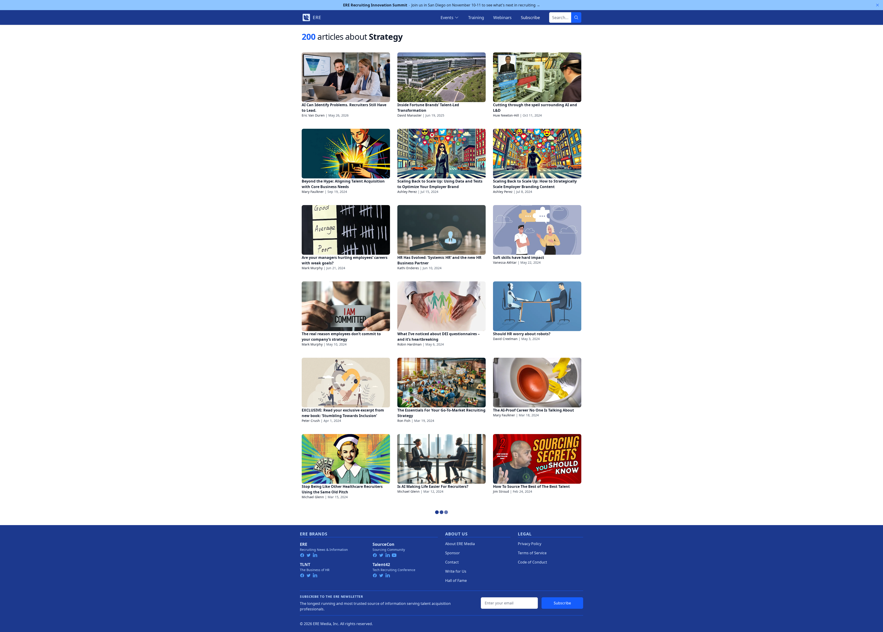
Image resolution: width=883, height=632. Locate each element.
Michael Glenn (313, 497)
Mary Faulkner (313, 191)
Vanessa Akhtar (505, 262)
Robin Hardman (409, 344)
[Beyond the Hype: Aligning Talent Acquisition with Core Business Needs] (346, 153)
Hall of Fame (456, 580)
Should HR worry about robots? (521, 333)
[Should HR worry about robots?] (537, 306)
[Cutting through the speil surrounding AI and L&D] (537, 77)
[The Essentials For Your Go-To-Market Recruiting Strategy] (441, 382)
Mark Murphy (312, 268)
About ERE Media (460, 543)
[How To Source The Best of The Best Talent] (537, 459)
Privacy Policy (529, 543)
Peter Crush (311, 420)
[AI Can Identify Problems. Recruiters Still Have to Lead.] (346, 77)
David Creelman (505, 339)
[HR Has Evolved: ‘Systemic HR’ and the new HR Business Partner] (441, 230)
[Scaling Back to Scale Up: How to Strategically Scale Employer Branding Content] (537, 153)
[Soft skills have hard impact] (537, 230)
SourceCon (383, 544)
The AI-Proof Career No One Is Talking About (533, 410)
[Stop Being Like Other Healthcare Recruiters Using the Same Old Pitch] (346, 459)
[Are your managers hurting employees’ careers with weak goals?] (346, 230)
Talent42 (381, 564)
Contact (452, 562)
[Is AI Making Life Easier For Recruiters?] (441, 459)
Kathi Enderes (408, 268)
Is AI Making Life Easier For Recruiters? (432, 486)
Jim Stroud (501, 491)
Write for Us (455, 571)
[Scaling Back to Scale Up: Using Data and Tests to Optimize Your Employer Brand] (441, 153)
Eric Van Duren (313, 115)
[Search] (576, 17)
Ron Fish (403, 420)
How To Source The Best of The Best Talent (531, 486)
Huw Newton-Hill (506, 115)
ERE (303, 544)
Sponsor (452, 552)
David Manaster (409, 115)
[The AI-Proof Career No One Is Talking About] (537, 382)
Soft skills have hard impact (518, 257)
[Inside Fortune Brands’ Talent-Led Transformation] (441, 77)
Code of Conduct (532, 562)
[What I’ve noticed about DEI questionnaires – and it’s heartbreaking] (441, 306)
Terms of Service (532, 552)
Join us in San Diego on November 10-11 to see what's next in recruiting (441, 5)
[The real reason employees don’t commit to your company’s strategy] (346, 306)
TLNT (305, 564)
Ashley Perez (407, 191)
